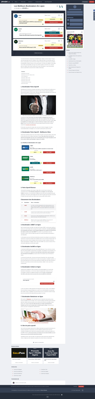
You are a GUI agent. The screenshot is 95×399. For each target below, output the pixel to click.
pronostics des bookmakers (31, 124)
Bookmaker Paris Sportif (25, 73)
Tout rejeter (75, 386)
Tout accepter (81, 386)
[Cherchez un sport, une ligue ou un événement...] (12, 2)
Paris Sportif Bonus (25, 76)
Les (47, 396)
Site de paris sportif (25, 83)
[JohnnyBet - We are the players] (5, 2)
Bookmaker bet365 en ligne (26, 79)
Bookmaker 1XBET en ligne (26, 77)
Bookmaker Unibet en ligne (26, 80)
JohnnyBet (17, 8)
